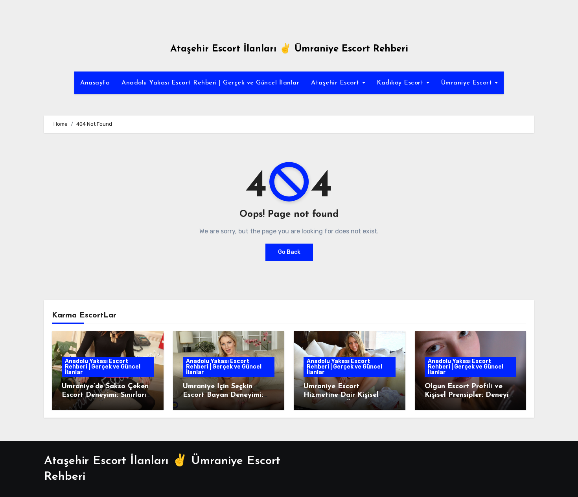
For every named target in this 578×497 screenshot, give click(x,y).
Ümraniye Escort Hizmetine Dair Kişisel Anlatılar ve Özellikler (341, 395)
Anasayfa (95, 83)
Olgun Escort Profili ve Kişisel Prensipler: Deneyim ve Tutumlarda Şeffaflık (470, 395)
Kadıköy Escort (401, 83)
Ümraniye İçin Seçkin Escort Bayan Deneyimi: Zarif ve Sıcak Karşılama (225, 395)
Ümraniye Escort (467, 83)
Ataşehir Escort (336, 83)
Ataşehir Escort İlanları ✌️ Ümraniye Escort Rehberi (289, 49)
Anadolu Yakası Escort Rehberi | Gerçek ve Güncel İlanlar (210, 83)
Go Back (289, 252)
